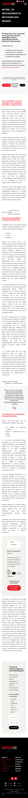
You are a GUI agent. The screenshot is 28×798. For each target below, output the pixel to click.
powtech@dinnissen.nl (19, 573)
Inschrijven (13, 727)
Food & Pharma (6, 759)
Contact (18, 771)
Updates (17, 764)
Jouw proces (19, 759)
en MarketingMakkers (14, 791)
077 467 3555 (23, 85)
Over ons (18, 757)
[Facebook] (12, 778)
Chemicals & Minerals (5, 770)
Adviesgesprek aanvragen (7, 85)
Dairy (3, 762)
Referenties (19, 762)
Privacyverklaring (9, 792)
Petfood (4, 764)
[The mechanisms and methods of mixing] (19, 1)
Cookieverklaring (18, 792)
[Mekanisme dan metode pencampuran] (23, 1)
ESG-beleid (3, 793)
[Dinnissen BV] (9, 4)
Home (3, 29)
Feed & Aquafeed (6, 766)
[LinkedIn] (15, 778)
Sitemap (25, 792)
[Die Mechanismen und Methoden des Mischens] (21, 1)
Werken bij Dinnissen (18, 767)
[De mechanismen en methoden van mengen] (17, 1)
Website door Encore (19, 789)
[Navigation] (25, 4)
